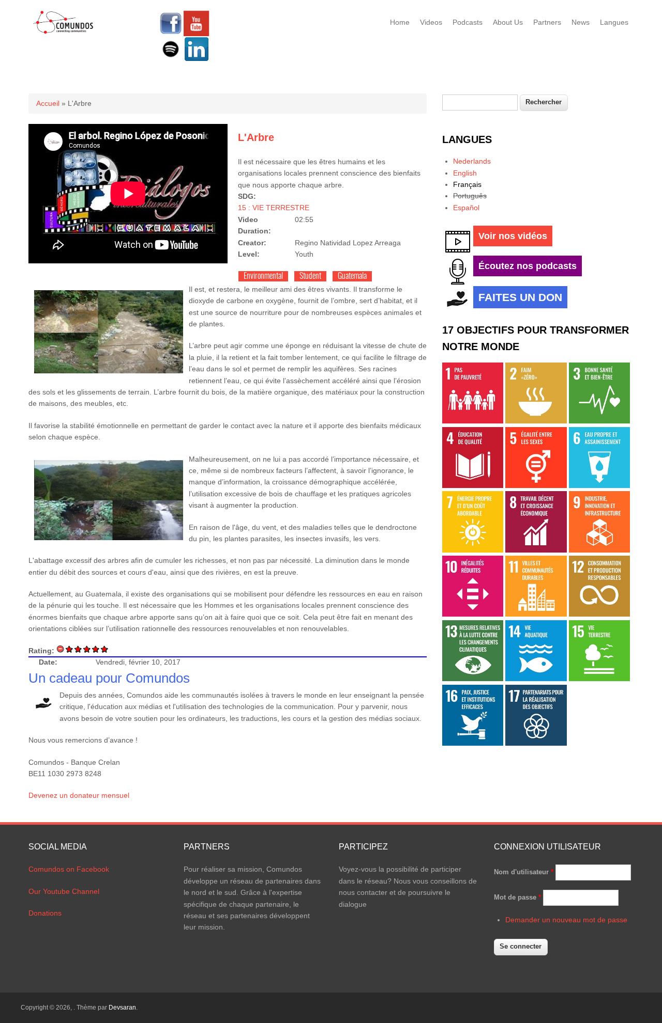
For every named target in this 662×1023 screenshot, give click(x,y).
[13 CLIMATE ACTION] (472, 678)
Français (467, 184)
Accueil (47, 103)
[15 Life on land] (599, 678)
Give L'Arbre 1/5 (69, 649)
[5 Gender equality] (535, 485)
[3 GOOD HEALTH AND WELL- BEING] (599, 421)
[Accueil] (63, 32)
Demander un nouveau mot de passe (566, 920)
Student (310, 276)
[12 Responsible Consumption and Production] (599, 614)
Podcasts (468, 22)
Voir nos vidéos (512, 236)
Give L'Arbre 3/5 (87, 649)
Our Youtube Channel (63, 891)
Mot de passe (517, 897)
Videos (431, 22)
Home (400, 22)
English (465, 173)
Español (466, 207)
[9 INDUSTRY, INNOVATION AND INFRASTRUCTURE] (599, 550)
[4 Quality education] (472, 485)
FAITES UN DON (520, 297)
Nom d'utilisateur (523, 872)
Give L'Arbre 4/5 (96, 649)
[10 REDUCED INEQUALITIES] (472, 614)
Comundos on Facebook (68, 869)
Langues (614, 22)
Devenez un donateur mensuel (78, 795)
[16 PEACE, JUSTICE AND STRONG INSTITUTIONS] (472, 743)
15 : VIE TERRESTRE (273, 207)
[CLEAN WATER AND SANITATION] (599, 485)
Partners (547, 22)
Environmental (263, 276)
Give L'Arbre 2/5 (78, 649)
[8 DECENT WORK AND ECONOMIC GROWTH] (535, 550)
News (580, 22)
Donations (45, 913)
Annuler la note (60, 649)
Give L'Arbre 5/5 (104, 649)
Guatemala (352, 276)
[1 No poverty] (472, 421)
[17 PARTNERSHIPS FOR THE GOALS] (535, 743)
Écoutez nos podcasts (527, 266)
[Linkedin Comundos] (196, 59)
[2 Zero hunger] (535, 421)
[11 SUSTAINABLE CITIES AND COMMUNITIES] (535, 614)
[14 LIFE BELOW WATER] (535, 678)
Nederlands (472, 161)
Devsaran (122, 1007)
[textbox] (480, 103)
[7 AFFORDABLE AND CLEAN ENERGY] (472, 550)
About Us (508, 22)
